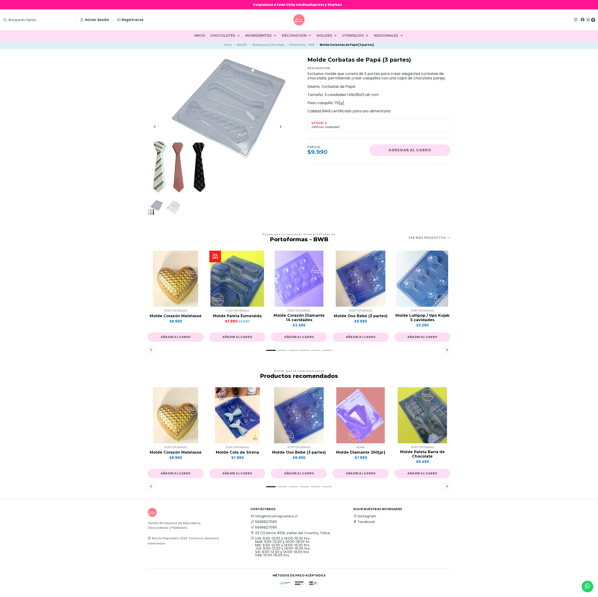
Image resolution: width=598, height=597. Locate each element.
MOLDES (325, 35)
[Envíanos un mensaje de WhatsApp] (587, 586)
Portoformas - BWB (301, 45)
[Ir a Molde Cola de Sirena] (237, 415)
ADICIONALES (386, 35)
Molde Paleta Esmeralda (237, 316)
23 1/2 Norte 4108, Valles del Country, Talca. (293, 533)
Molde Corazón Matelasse (176, 316)
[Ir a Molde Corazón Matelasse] (176, 279)
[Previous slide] (154, 126)
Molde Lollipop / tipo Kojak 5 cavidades (422, 317)
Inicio (227, 45)
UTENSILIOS (353, 35)
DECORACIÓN (294, 35)
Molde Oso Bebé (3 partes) (361, 316)
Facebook (366, 521)
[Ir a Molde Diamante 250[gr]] (361, 415)
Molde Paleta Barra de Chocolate (422, 454)
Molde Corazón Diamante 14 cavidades (299, 317)
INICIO (199, 35)
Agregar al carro (409, 150)
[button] (176, 337)
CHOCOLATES (223, 35)
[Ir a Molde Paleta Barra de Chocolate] (422, 415)
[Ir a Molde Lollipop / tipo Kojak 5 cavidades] (422, 279)
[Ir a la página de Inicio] (299, 20)
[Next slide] (280, 126)
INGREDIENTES (259, 35)
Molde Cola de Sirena (237, 452)
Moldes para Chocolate (268, 45)
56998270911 (266, 521)
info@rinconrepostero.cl (276, 516)
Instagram (367, 516)
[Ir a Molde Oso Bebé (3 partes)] (361, 279)
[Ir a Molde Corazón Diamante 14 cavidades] (299, 279)
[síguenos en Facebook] (582, 19)
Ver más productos (428, 237)
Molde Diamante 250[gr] (360, 452)
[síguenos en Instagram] (575, 19)
